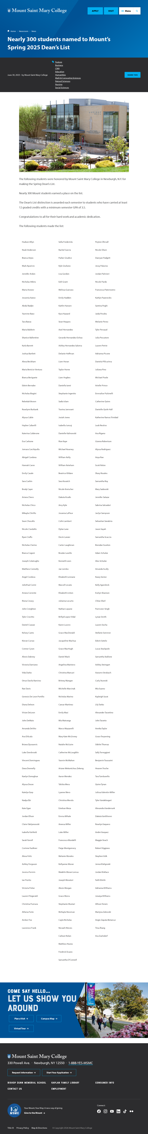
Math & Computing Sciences (68, 78)
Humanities (60, 74)
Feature (58, 62)
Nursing (58, 84)
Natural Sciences (62, 81)
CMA (57, 68)
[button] (126, 11)
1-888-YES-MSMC (80, 1063)
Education (59, 71)
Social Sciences (62, 87)
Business (59, 65)
